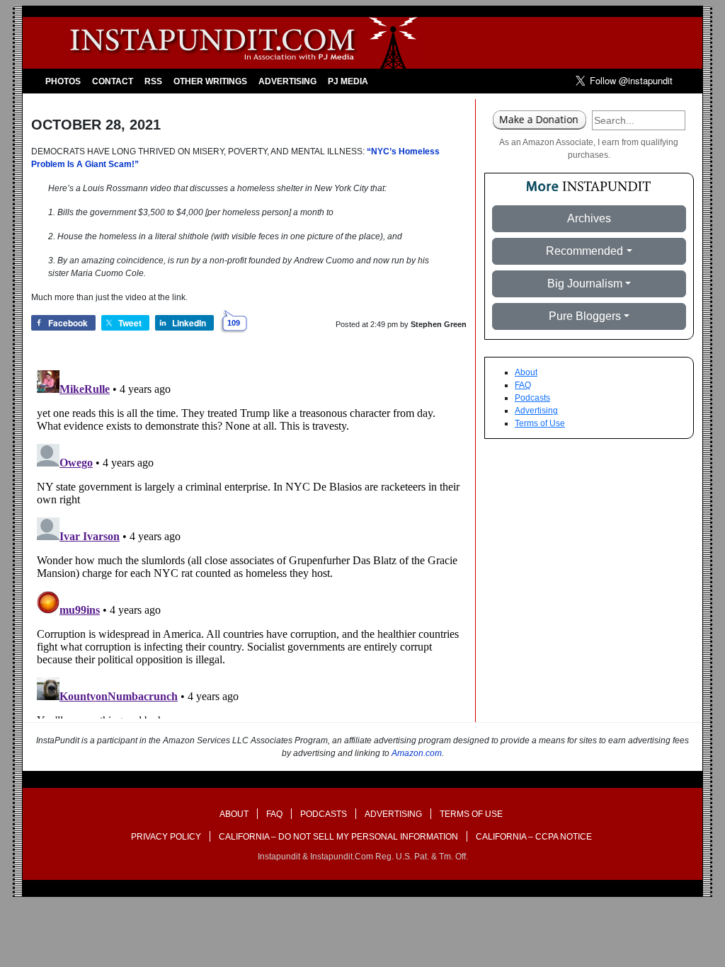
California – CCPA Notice (534, 837)
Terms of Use (540, 423)
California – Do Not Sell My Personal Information (338, 837)
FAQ (523, 385)
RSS (153, 81)
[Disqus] (249, 542)
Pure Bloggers (585, 316)
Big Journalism (584, 283)
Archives (589, 218)
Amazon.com (417, 753)
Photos (63, 81)
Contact (112, 81)
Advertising (287, 81)
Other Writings (210, 81)
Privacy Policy (166, 837)
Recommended (584, 251)
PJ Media (348, 81)
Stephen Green (439, 324)
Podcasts (532, 398)
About (526, 372)
